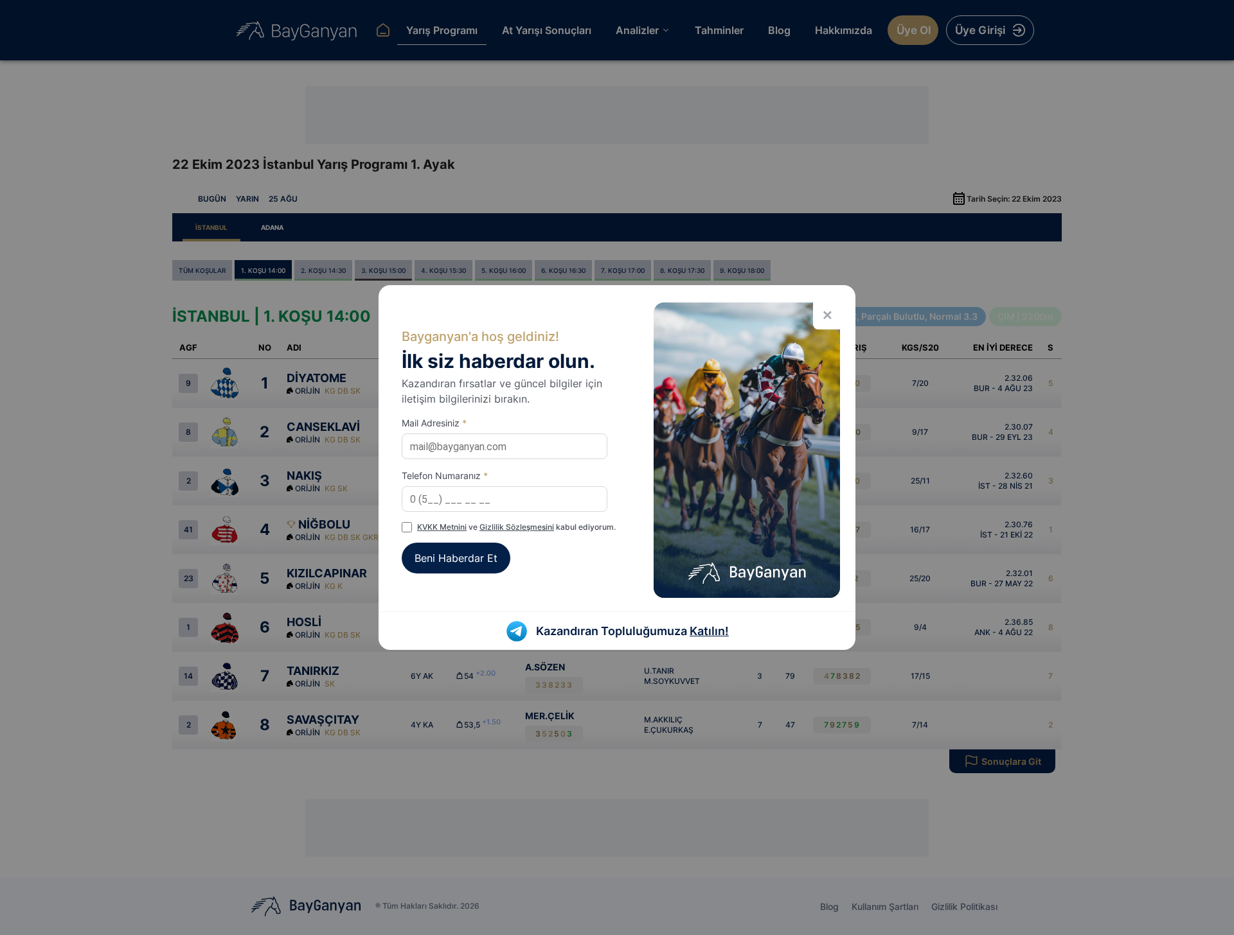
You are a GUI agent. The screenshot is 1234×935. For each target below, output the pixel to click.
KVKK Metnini (442, 527)
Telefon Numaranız (445, 475)
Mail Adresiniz (434, 422)
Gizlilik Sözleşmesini (516, 527)
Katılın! (709, 631)
